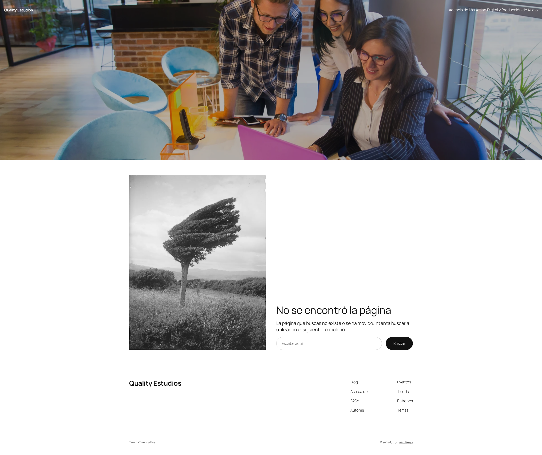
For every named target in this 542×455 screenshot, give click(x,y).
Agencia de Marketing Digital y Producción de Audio (493, 9)
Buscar (399, 343)
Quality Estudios (18, 10)
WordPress (406, 442)
